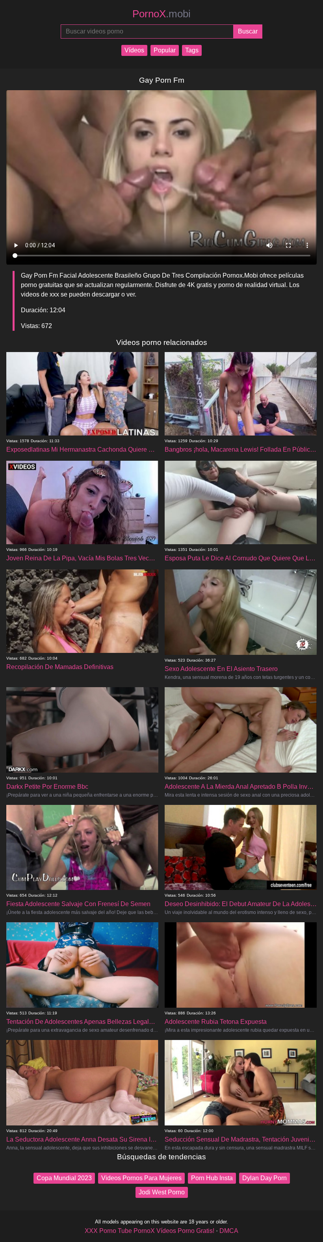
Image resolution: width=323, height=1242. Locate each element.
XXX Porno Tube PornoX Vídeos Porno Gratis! (149, 1230)
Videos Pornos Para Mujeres (141, 1178)
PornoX (161, 13)
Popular (165, 50)
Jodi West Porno (162, 1192)
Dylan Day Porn (264, 1178)
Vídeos (134, 50)
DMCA (228, 1230)
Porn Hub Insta (212, 1178)
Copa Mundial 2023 (64, 1178)
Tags (192, 50)
